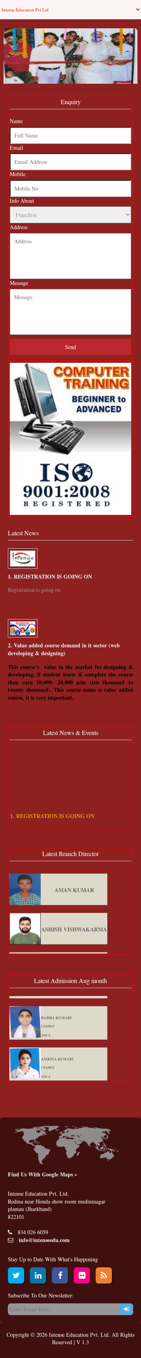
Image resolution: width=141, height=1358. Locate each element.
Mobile (17, 174)
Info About (22, 200)
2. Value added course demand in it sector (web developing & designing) (64, 649)
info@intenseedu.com (44, 1240)
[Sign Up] (126, 1309)
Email (16, 147)
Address (18, 227)
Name (16, 121)
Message (19, 283)
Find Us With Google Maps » (42, 1174)
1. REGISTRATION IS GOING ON (50, 576)
